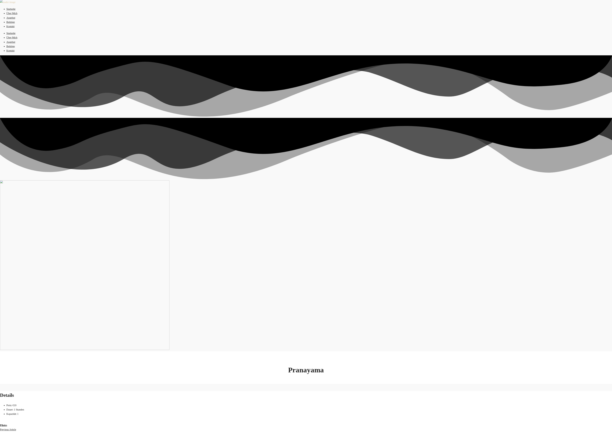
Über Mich (11, 13)
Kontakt (10, 26)
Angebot (10, 17)
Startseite (10, 9)
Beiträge (10, 22)
